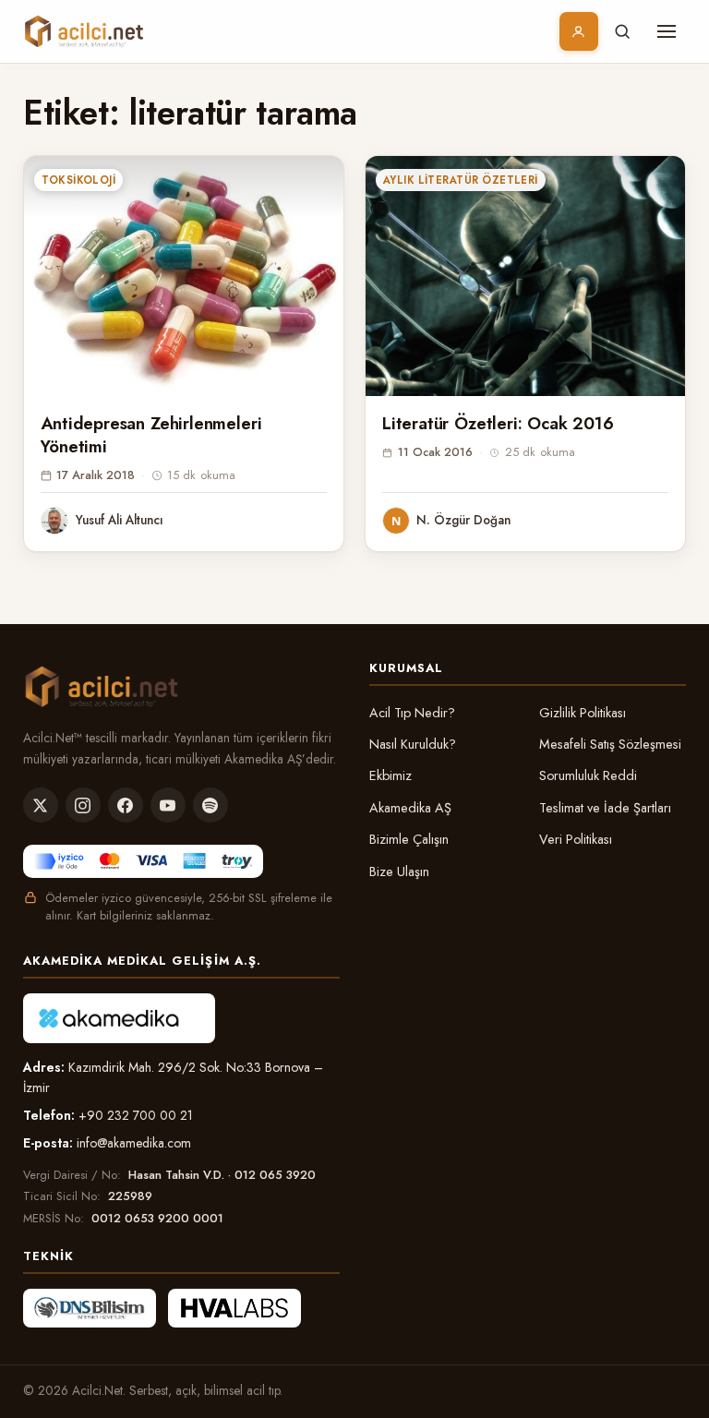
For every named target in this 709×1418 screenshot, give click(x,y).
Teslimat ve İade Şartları (605, 808)
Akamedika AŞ (410, 808)
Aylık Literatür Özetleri (460, 180)
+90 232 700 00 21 (135, 1115)
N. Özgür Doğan (463, 520)
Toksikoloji (78, 180)
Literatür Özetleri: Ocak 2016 (498, 423)
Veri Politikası (575, 839)
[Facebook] (125, 805)
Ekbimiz (390, 775)
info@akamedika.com (134, 1143)
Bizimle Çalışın (409, 839)
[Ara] (622, 31)
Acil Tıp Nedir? (412, 712)
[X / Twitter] (40, 805)
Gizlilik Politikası (582, 712)
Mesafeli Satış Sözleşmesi (610, 744)
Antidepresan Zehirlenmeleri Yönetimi (151, 435)
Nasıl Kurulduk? (412, 744)
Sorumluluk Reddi (588, 775)
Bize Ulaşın (399, 871)
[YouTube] (168, 805)
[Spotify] (210, 805)
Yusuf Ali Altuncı (119, 520)
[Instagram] (83, 805)
